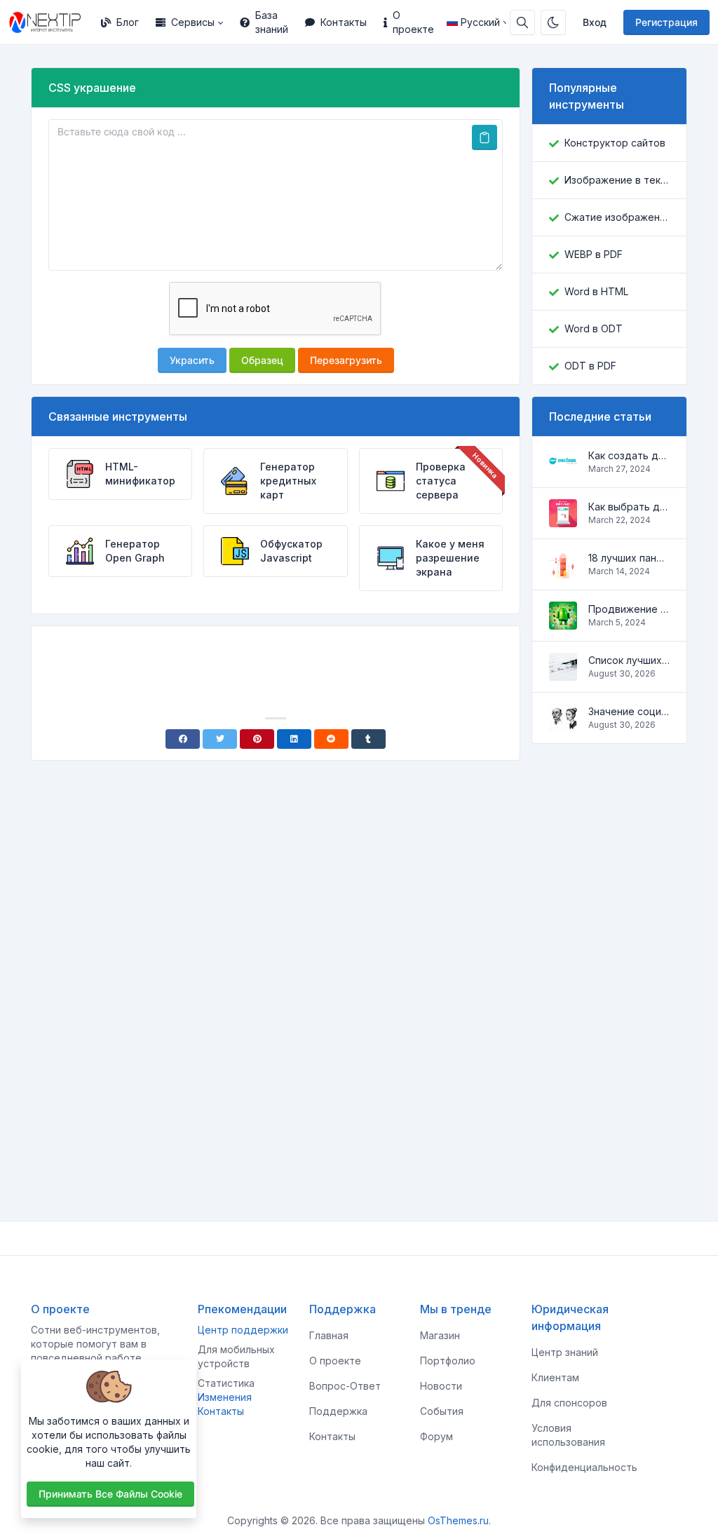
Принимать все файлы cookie (110, 1494)
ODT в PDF (590, 366)
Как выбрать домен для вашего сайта (629, 507)
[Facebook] (182, 739)
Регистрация (666, 22)
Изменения (225, 1397)
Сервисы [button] (193, 22)
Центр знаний (564, 1352)
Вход (595, 22)
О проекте (413, 22)
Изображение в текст (617, 180)
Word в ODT (593, 328)
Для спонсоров (569, 1403)
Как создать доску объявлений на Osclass (629, 455)
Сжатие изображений (617, 217)
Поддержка (338, 1411)
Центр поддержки (243, 1330)
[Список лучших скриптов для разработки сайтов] (563, 673)
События (441, 1411)
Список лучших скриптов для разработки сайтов (629, 660)
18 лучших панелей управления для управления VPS (629, 558)
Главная (328, 1335)
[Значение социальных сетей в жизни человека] (563, 725)
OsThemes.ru (458, 1520)
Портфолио (447, 1361)
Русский (480, 22)
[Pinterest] (257, 739)
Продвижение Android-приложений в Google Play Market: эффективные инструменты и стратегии (629, 609)
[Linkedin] (294, 739)
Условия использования (568, 1435)
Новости (441, 1386)
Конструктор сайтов (614, 143)
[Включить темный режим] (553, 22)
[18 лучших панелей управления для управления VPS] (563, 571)
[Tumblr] (368, 739)
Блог (127, 22)
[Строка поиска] (522, 22)
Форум (436, 1436)
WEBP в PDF (593, 254)
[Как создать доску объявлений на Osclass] (563, 469)
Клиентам (555, 1377)
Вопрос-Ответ (345, 1386)
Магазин (440, 1335)
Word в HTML (596, 291)
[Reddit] (331, 739)
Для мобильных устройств (236, 1356)
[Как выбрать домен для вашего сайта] (563, 520)
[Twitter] (220, 739)
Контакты (343, 22)
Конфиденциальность (584, 1467)
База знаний (271, 22)
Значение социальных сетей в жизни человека (629, 711)
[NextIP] (50, 22)
